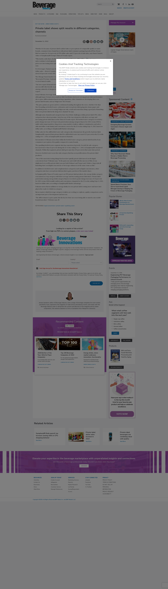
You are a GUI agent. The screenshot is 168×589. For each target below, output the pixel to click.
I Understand (90, 90)
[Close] (111, 61)
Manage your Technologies (76, 90)
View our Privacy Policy (86, 85)
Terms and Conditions (72, 79)
